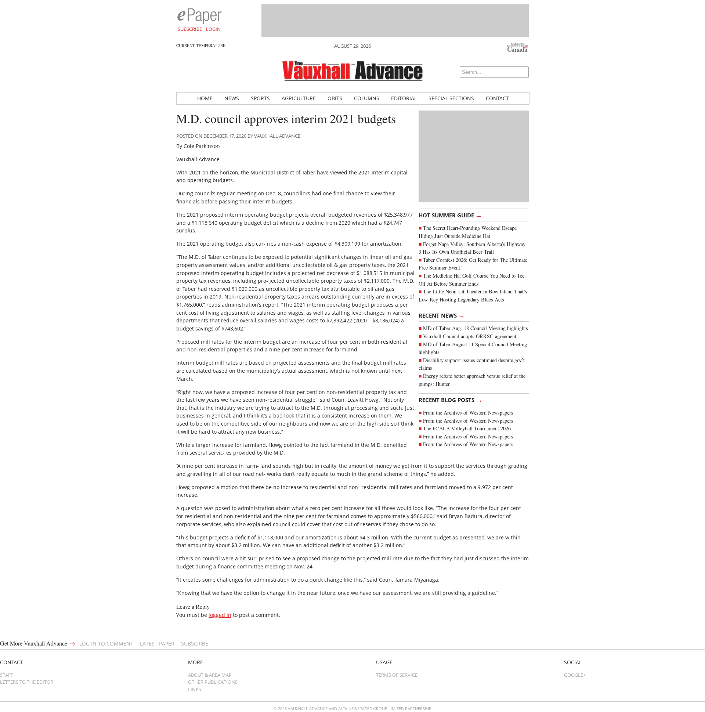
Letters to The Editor (26, 682)
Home (205, 98)
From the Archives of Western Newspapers (468, 412)
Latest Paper (157, 643)
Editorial (404, 98)
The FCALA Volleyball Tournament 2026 (467, 428)
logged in (220, 614)
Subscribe (190, 29)
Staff (6, 675)
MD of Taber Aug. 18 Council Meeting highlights (475, 328)
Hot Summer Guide (450, 214)
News (231, 98)
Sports (260, 98)
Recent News (442, 315)
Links (194, 689)
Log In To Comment (106, 643)
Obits (335, 98)
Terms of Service (396, 675)
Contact (497, 98)
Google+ (575, 675)
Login (213, 29)
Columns (366, 98)
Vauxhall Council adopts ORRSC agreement (469, 336)
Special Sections (451, 98)
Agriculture (299, 98)
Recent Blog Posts (450, 399)
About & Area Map (210, 675)
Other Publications (213, 682)
